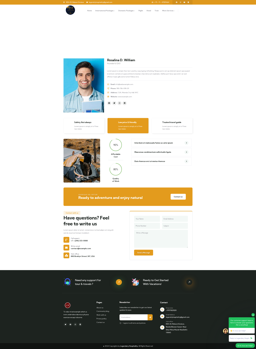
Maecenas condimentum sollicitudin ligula (152, 152)
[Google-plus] (188, 2)
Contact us (178, 197)
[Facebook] (176, 2)
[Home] (70, 10)
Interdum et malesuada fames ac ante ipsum (153, 143)
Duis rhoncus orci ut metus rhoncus (149, 161)
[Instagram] (180, 2)
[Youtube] (184, 2)
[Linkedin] (124, 103)
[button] (192, 126)
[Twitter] (114, 103)
